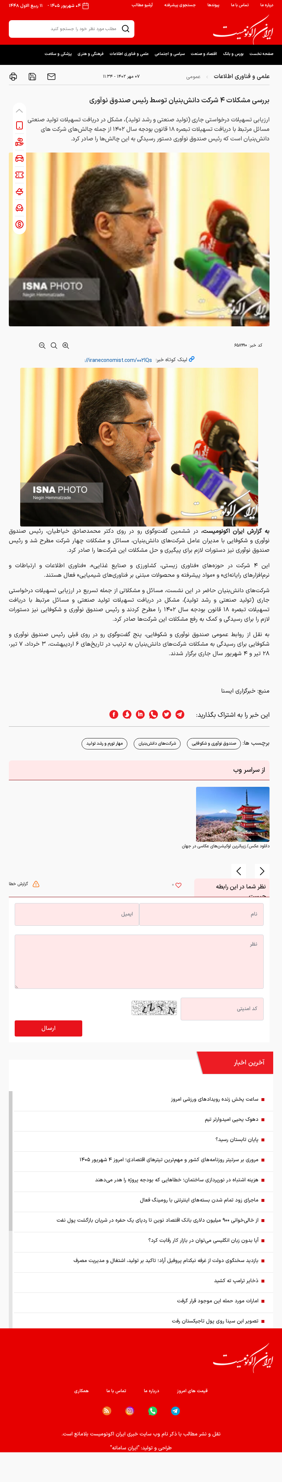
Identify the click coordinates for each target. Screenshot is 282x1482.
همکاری (81, 1391)
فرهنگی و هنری (90, 54)
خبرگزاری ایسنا (238, 691)
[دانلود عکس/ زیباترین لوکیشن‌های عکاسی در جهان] (233, 814)
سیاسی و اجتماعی (170, 54)
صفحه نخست (261, 54)
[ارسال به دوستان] (51, 76)
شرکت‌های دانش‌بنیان (157, 743)
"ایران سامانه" (125, 1448)
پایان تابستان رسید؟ (237, 1140)
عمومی (193, 77)
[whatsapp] (151, 715)
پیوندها (213, 5)
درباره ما (266, 5)
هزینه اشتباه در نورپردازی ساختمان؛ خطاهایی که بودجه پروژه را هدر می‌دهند (176, 1180)
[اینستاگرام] (129, 1411)
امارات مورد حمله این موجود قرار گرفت (217, 1301)
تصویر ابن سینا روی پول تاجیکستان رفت (215, 1321)
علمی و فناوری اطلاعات (129, 54)
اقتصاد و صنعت (204, 54)
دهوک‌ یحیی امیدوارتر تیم (231, 1119)
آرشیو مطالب (142, 5)
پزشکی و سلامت (58, 54)
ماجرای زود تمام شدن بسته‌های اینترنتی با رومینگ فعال (199, 1200)
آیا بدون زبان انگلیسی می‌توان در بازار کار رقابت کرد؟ (203, 1240)
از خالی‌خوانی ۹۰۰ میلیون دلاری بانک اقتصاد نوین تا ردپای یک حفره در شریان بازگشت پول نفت (157, 1220)
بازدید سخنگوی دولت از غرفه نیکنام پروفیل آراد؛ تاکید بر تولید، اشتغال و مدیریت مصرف (165, 1261)
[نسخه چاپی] (13, 76)
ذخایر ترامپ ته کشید (236, 1281)
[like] (178, 886)
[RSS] (106, 1410)
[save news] (32, 76)
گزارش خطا (19, 884)
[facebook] (111, 715)
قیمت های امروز (192, 1391)
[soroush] (124, 715)
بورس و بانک (233, 54)
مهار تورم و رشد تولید (104, 743)
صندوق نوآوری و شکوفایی (214, 743)
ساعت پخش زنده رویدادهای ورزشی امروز (214, 1099)
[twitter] (164, 715)
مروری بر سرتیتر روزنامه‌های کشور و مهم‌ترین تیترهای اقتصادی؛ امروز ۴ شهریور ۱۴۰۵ (169, 1160)
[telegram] (183, 715)
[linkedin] (138, 715)
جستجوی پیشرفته (180, 5)
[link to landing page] (243, 30)
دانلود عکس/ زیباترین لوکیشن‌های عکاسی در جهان (226, 846)
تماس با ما (240, 5)
